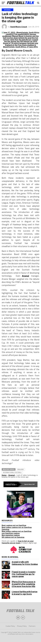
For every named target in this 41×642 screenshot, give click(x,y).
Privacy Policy (22, 626)
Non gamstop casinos (11, 535)
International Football (12, 472)
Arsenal (25, 275)
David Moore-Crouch (18, 26)
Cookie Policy (10, 626)
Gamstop (5, 529)
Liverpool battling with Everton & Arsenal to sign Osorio (24, 592)
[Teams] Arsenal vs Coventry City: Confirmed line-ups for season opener (23, 574)
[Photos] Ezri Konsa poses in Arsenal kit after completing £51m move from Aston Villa (23, 584)
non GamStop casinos (11, 533)
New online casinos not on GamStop (16, 531)
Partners (32, 626)
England (20, 469)
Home (4, 475)
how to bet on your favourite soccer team (18, 542)
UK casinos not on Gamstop (13, 537)
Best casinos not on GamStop (14, 525)
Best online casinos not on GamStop (17, 527)
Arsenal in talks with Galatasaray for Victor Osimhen (25, 563)
